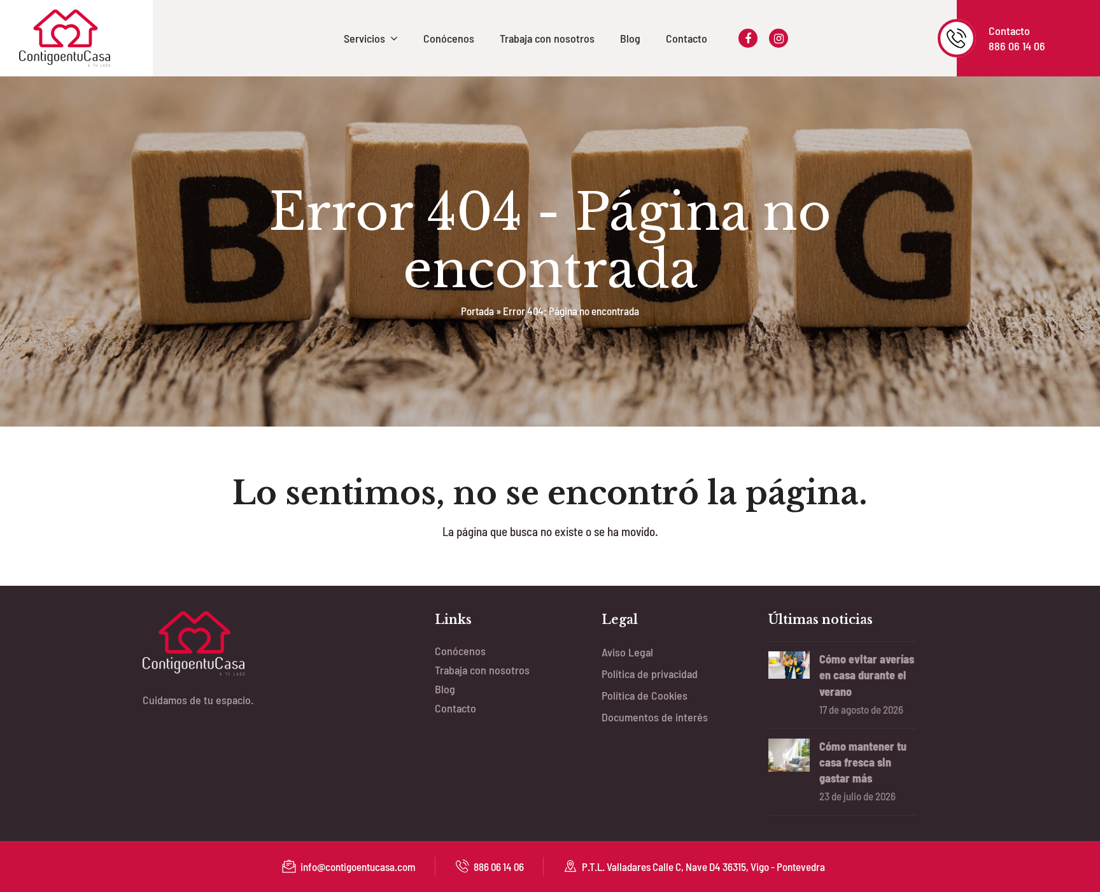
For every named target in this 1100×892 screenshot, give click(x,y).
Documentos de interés (655, 717)
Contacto (455, 708)
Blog (445, 689)
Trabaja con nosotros (482, 670)
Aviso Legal (627, 652)
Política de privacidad (650, 674)
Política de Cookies (645, 695)
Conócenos (460, 651)
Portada (477, 310)
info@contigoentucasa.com (358, 866)
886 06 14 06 (499, 866)
